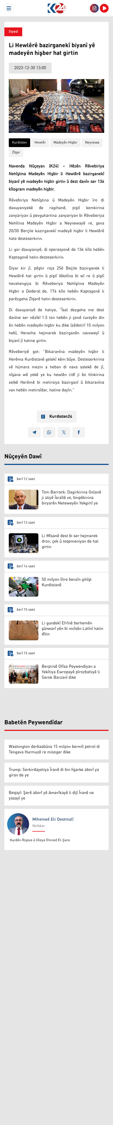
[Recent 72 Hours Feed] (94, 8)
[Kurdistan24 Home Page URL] (56, 8)
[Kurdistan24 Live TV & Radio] (104, 8)
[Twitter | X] (64, 432)
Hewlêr (40, 142)
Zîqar (16, 152)
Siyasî (13, 31)
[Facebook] (78, 432)
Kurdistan (19, 142)
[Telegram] (34, 432)
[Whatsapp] (49, 432)
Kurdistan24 (60, 416)
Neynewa (92, 142)
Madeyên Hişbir (65, 142)
